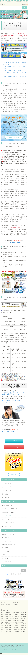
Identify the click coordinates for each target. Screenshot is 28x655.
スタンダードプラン (7, 487)
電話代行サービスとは (8, 534)
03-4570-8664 (15, 242)
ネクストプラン (6, 490)
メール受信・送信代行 (8, 522)
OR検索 (18, 574)
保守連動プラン (6, 494)
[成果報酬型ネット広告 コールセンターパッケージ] (14, 587)
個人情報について (19, 602)
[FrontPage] (14, 4)
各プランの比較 (6, 497)
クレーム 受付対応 (7, 515)
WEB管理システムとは (8, 544)
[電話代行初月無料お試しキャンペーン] (14, 461)
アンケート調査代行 (7, 519)
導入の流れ (5, 547)
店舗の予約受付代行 (7, 505)
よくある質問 (6, 551)
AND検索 (11, 574)
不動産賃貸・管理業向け (9, 512)
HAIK (16, 650)
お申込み (15, 447)
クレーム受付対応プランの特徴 (12, 70)
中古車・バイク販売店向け (9, 509)
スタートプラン (6, 483)
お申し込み (5, 558)
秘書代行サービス (7, 526)
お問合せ (15, 440)
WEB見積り (14, 474)
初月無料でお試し (7, 537)
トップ (3, 602)
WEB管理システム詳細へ (14, 137)
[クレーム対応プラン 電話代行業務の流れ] (14, 282)
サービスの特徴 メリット (9, 541)
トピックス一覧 (6, 561)
